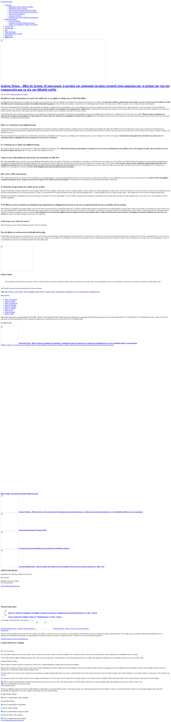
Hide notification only (17, 720)
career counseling (29, 292)
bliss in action (9, 292)
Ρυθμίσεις (25, 639)
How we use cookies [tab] (7, 651)
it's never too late (49, 292)
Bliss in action (15, 94)
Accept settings (5, 720)
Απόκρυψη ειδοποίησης (14, 639)
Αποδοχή (4, 639)
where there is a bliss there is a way (66, 292)
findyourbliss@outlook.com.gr (10, 586)
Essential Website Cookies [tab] (9, 661)
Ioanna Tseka (39, 292)
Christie (25, 94)
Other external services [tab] (8, 685)
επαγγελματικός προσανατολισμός (89, 292)
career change (18, 292)
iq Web (31, 620)
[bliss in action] (53, 81)
